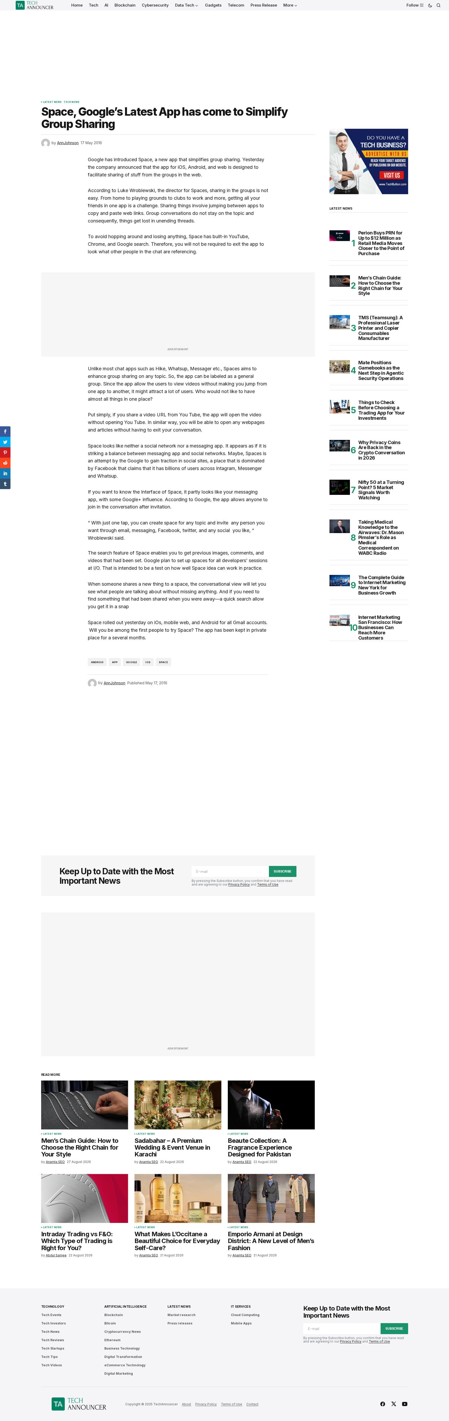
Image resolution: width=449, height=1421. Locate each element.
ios (147, 662)
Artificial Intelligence (125, 1306)
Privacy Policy (239, 884)
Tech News (71, 102)
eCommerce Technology (124, 1365)
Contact (252, 1404)
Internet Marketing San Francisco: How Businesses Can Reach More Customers (380, 628)
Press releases (179, 1323)
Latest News (52, 102)
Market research (181, 1315)
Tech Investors (53, 1323)
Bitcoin (110, 1323)
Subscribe (282, 871)
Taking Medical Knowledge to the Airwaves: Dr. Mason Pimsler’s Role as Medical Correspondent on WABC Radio (381, 537)
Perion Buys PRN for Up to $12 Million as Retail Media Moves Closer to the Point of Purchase (381, 243)
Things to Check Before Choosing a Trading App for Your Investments (381, 410)
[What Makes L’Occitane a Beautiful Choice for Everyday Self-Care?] (177, 1198)
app (115, 662)
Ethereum (112, 1340)
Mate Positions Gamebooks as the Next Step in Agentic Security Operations (381, 370)
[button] (430, 5)
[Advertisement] (225, 49)
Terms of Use (267, 884)
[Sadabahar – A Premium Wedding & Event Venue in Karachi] (177, 1105)
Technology (52, 1306)
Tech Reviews (52, 1340)
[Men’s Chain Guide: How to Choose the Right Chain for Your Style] (84, 1105)
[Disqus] (178, 764)
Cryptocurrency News (122, 1332)
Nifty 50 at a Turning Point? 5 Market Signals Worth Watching (381, 490)
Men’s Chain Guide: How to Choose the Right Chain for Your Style (380, 285)
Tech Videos (51, 1365)
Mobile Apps (241, 1323)
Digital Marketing (118, 1373)
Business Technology (122, 1348)
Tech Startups (52, 1348)
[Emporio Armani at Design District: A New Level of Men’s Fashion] (271, 1198)
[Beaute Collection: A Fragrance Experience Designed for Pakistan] (271, 1105)
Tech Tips (49, 1357)
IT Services (241, 1306)
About (186, 1404)
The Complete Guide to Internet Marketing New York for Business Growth (382, 585)
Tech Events (51, 1315)
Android (97, 662)
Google (131, 662)
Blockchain (113, 1315)
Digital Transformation (123, 1357)
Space (163, 662)
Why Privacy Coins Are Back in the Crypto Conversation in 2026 (381, 450)
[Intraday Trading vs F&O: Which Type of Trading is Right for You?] (84, 1198)
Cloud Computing (245, 1315)
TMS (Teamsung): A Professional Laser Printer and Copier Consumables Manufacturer (380, 328)
